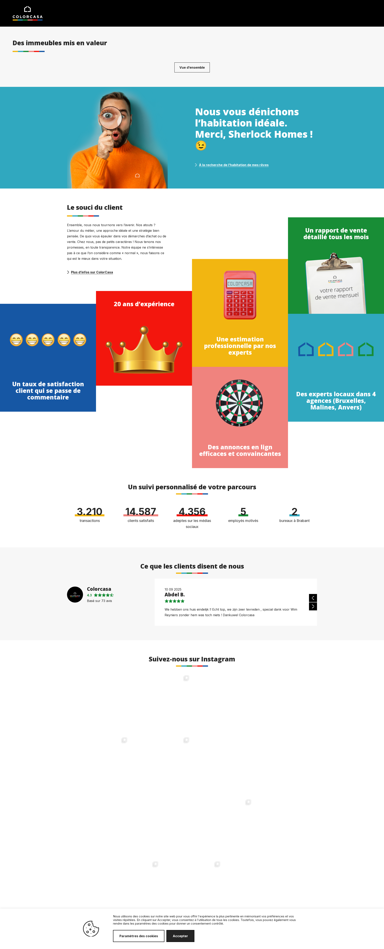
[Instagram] (124, 728)
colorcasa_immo (98, 677)
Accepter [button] (180, 936)
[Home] (28, 13)
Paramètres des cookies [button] (138, 936)
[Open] (99, 703)
